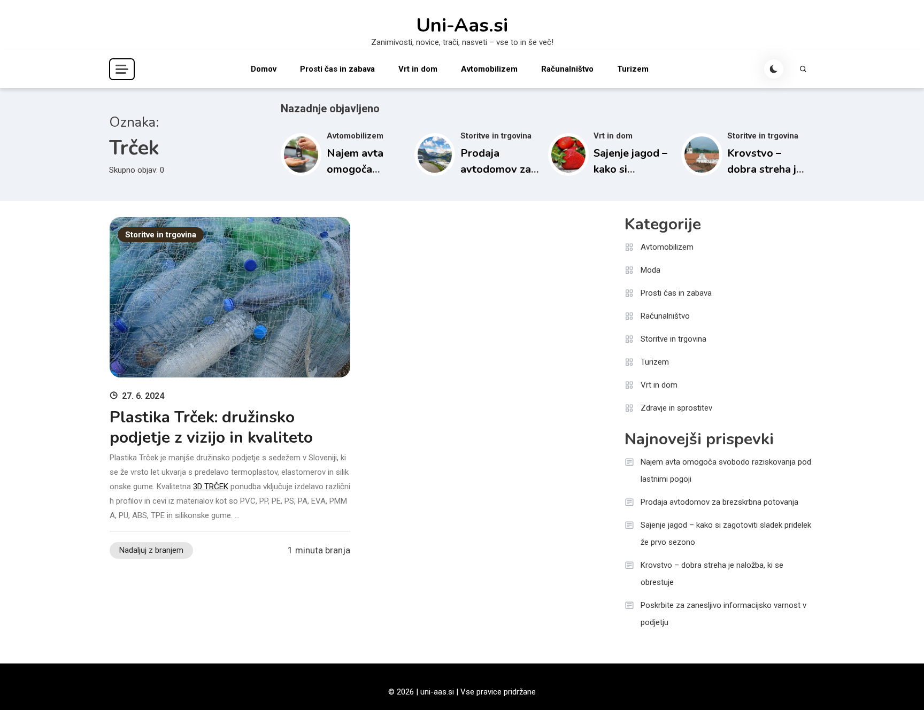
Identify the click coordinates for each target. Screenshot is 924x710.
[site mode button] (773, 69)
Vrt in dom (417, 69)
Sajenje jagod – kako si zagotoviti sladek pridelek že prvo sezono (726, 533)
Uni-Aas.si (462, 25)
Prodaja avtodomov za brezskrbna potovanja (719, 502)
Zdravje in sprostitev (676, 408)
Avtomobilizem (489, 69)
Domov (263, 69)
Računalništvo (567, 69)
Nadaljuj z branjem (151, 550)
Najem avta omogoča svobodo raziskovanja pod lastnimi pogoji (726, 470)
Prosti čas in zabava (337, 69)
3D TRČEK (210, 486)
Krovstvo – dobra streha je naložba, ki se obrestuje (712, 573)
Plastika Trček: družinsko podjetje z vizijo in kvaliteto (211, 427)
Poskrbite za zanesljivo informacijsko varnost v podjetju (723, 613)
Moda (650, 270)
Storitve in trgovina (496, 136)
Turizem (633, 69)
